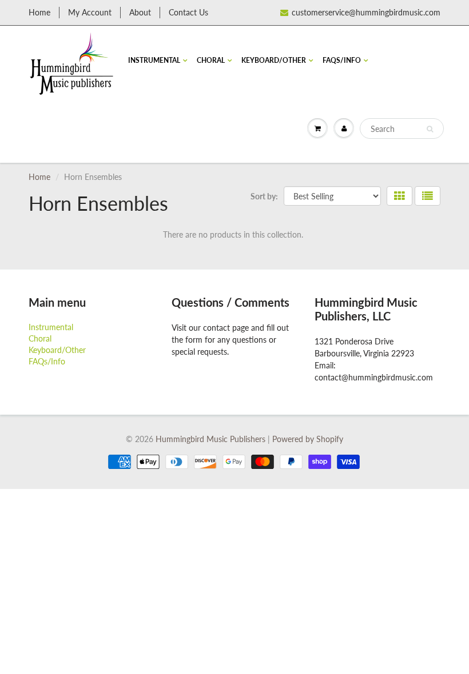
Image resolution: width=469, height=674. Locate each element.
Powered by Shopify (307, 439)
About (140, 12)
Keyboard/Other (273, 60)
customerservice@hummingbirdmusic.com (366, 12)
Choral (211, 60)
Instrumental (154, 60)
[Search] (430, 129)
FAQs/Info (342, 60)
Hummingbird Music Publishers (210, 439)
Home (39, 12)
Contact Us (188, 12)
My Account (90, 12)
